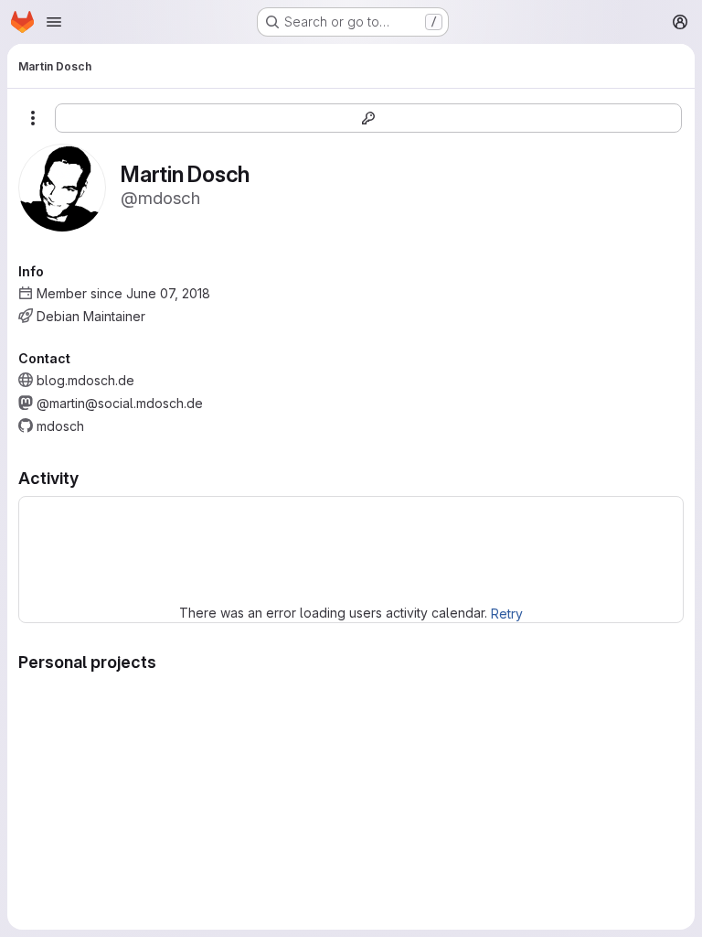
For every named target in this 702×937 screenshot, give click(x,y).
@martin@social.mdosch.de (120, 403)
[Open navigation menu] (54, 22)
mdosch (60, 426)
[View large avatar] (62, 186)
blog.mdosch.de (85, 380)
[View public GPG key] (368, 118)
